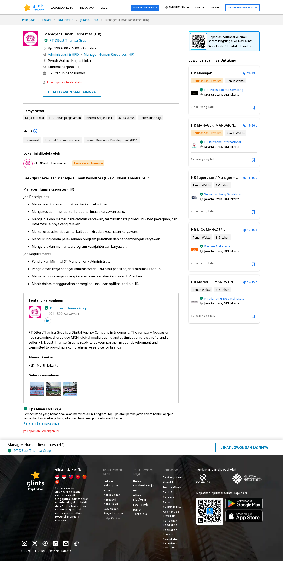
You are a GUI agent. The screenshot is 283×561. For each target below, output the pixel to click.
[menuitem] (177, 8)
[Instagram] (24, 543)
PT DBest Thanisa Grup (68, 40)
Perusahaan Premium (88, 163)
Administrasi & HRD (63, 54)
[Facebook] (45, 543)
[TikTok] (76, 543)
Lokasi (46, 20)
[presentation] (33, 7)
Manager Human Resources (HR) (109, 54)
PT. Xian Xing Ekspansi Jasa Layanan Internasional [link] (223, 298)
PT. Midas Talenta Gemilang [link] (223, 90)
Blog (104, 8)
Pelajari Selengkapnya (41, 423)
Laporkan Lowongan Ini (43, 431)
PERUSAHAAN (86, 8)
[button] (46, 40)
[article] (224, 90)
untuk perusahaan (240, 7)
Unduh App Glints (145, 7)
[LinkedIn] (55, 543)
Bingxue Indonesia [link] (217, 246)
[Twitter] (35, 543)
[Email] (66, 543)
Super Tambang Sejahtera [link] (222, 194)
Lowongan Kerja (62, 8)
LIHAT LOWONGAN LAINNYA (72, 92)
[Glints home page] (33, 7)
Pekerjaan (28, 20)
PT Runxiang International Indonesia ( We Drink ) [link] (222, 142)
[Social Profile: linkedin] (48, 321)
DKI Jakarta (65, 20)
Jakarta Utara (89, 20)
